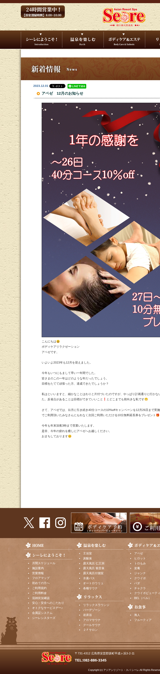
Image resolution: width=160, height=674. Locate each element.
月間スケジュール (43, 563)
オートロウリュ (93, 583)
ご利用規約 (39, 588)
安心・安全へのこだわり (48, 602)
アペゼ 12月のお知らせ (62, 93)
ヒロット (140, 558)
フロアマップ (41, 578)
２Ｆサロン (90, 629)
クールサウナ (92, 625)
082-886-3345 (94, 660)
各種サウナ (90, 588)
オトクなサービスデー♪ (47, 607)
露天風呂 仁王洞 (93, 563)
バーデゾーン (92, 610)
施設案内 (38, 568)
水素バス (89, 578)
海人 (137, 615)
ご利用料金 (39, 593)
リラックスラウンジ (96, 605)
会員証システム (42, 612)
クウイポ (140, 578)
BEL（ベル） (142, 598)
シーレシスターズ (43, 618)
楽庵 (137, 568)
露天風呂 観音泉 (93, 568)
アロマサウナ (92, 620)
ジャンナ (140, 573)
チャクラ (140, 588)
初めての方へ (41, 583)
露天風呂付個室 (93, 573)
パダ (137, 583)
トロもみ (140, 563)
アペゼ (138, 553)
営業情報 (38, 573)
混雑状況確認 (41, 598)
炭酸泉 (87, 558)
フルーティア (143, 620)
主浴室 (87, 553)
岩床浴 (87, 615)
